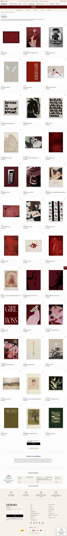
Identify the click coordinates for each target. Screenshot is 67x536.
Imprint (31, 508)
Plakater (25, 3)
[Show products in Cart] (65, 4)
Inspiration (57, 3)
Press (31, 506)
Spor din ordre (51, 508)
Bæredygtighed (33, 511)
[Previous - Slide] (16, 479)
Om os (31, 504)
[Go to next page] (37, 448)
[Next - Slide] (64, 479)
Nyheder (20, 3)
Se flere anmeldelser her (33, 485)
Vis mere (33, 443)
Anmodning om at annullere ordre (53, 515)
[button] (61, 531)
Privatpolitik (14, 518)
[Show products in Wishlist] (63, 4)
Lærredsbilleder (31, 3)
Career (31, 509)
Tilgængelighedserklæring (35, 513)
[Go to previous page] (30, 448)
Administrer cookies (52, 517)
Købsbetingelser (51, 509)
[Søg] (60, 3)
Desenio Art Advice (52, 504)
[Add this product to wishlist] (20, 25)
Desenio (36, 533)
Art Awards (32, 518)
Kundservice (51, 506)
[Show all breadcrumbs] (2, 12)
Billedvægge (51, 3)
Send (15, 515)
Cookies (50, 511)
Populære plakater (13, 3)
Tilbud (46, 3)
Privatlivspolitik (51, 513)
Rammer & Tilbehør (40, 3)
